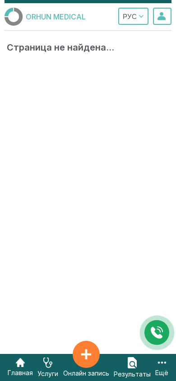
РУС (131, 16)
